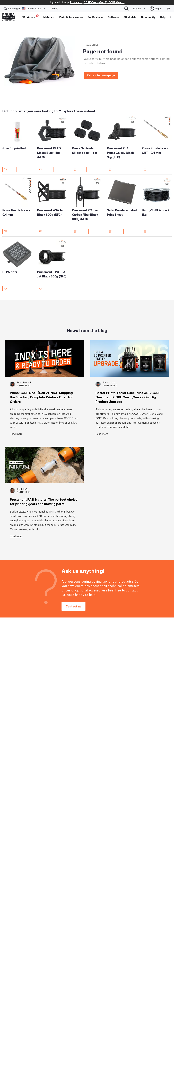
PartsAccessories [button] (71, 17)
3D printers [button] (30, 17)
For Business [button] (95, 17)
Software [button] (113, 17)
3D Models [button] (130, 17)
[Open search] (126, 8)
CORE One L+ (116, 2)
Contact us (73, 606)
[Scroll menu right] (170, 17)
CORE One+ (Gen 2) (95, 2)
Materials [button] (49, 17)
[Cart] (168, 8)
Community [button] (148, 17)
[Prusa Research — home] (8, 17)
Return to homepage (101, 75)
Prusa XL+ (76, 2)
